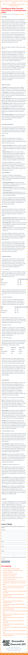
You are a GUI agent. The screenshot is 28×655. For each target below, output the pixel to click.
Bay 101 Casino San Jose (8, 572)
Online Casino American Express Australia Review (13, 577)
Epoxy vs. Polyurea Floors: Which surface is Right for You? (14, 586)
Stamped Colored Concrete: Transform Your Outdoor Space (14, 581)
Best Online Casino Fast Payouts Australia (11, 568)
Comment (3, 529)
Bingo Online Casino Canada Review (10, 574)
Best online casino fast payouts (9, 579)
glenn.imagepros (21, 14)
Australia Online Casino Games (9, 575)
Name (2, 541)
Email (2, 546)
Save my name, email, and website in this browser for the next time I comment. (13, 558)
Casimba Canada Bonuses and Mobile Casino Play (13, 570)
